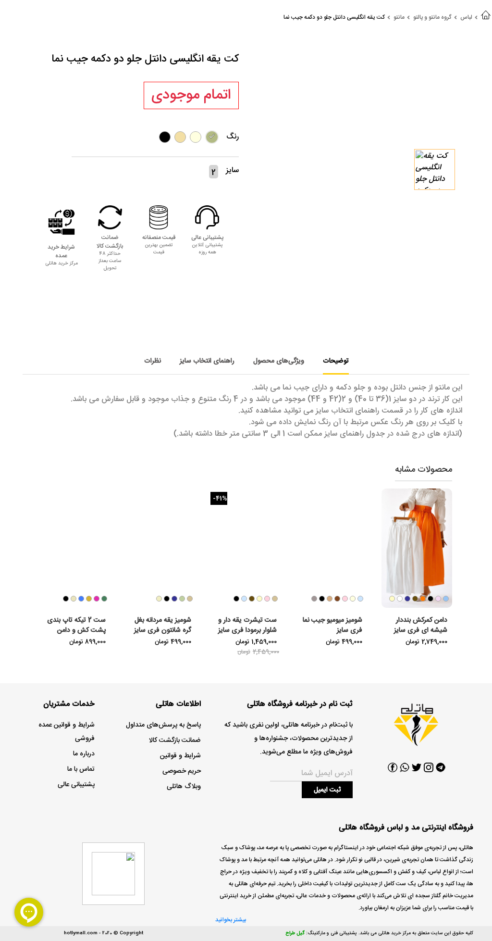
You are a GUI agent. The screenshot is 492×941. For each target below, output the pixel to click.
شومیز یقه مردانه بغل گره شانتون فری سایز (162, 625)
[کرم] (180, 137)
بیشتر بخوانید (230, 920)
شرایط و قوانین (180, 756)
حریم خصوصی (181, 771)
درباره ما (84, 754)
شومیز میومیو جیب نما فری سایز (332, 625)
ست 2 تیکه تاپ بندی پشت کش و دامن (76, 625)
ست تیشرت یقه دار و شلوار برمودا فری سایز (247, 625)
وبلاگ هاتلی (184, 786)
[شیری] (195, 137)
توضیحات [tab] (336, 361)
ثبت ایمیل (327, 790)
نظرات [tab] (152, 361)
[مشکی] (165, 137)
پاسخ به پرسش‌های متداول (163, 725)
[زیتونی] (212, 137)
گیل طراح (295, 933)
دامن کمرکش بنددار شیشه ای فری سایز (420, 625)
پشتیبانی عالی (76, 784)
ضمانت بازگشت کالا (175, 740)
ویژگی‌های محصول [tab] (278, 361)
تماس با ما (81, 769)
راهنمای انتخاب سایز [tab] (207, 361)
